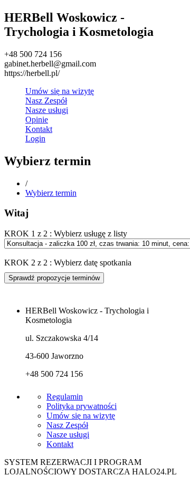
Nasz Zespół (46, 100)
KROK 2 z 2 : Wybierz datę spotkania (67, 262)
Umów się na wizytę (59, 91)
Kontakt (38, 129)
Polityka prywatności (81, 406)
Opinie (36, 119)
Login (35, 138)
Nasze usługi (46, 110)
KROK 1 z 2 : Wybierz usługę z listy (65, 233)
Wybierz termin (51, 192)
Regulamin (64, 396)
